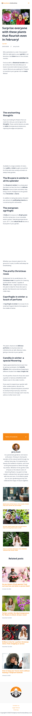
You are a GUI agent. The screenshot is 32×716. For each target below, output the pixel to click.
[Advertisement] (16, 92)
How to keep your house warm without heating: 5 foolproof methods (16, 671)
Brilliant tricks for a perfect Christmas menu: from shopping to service (15, 643)
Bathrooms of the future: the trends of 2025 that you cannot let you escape (16, 504)
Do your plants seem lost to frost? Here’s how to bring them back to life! (15, 527)
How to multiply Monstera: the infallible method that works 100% (15, 549)
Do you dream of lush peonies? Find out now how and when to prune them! (16, 585)
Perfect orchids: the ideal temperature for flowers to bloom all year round (15, 614)
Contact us (16, 705)
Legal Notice (16, 707)
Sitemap (16, 710)
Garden (4, 44)
